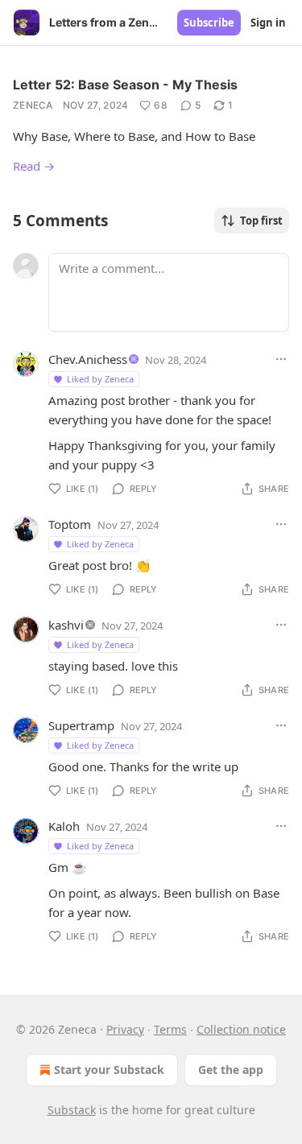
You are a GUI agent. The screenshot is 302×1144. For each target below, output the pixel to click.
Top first (261, 220)
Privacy (125, 1029)
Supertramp (81, 725)
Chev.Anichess (87, 359)
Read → (34, 166)
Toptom (69, 524)
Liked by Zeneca (100, 379)
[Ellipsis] (281, 359)
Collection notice (241, 1029)
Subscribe (209, 22)
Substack (72, 1109)
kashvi (66, 625)
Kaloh (64, 826)
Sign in (268, 22)
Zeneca (33, 105)
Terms (170, 1029)
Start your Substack (109, 1069)
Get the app (230, 1069)
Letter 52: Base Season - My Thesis (125, 84)
